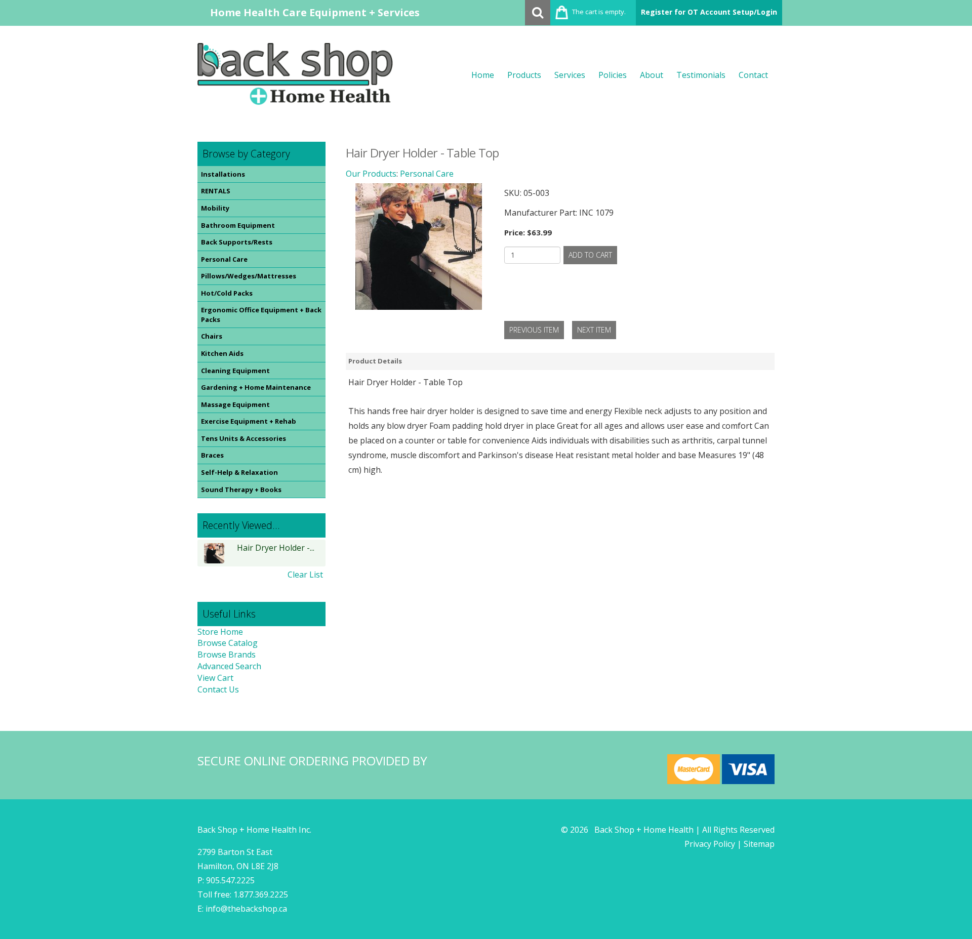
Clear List (305, 574)
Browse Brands (226, 654)
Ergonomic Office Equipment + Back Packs (261, 314)
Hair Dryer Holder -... (275, 548)
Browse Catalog (227, 642)
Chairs (211, 336)
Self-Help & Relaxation (239, 472)
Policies (612, 74)
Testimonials (700, 74)
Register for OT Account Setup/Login (709, 12)
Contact (753, 74)
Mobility (215, 208)
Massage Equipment (235, 404)
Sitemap (759, 843)
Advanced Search (229, 666)
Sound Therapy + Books (241, 489)
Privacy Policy (709, 843)
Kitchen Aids (222, 353)
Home (482, 74)
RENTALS (215, 190)
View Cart (215, 677)
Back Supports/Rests (236, 242)
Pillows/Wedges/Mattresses (248, 275)
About (651, 74)
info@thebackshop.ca (246, 908)
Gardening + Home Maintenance (256, 387)
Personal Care (224, 259)
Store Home (220, 631)
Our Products (371, 173)
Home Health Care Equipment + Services (315, 12)
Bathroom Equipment (238, 225)
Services (569, 74)
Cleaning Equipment (235, 370)
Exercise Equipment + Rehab (248, 421)
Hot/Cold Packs (227, 293)
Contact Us (218, 689)
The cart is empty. (599, 11)
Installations (223, 174)
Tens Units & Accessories (243, 438)
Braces (212, 455)
